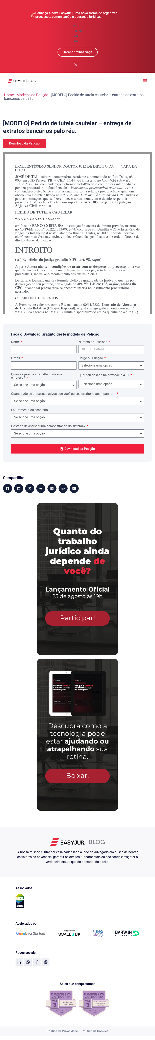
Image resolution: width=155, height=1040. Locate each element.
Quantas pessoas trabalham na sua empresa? (36, 376)
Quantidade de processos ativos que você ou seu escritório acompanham (63, 394)
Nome (15, 342)
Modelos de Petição (32, 95)
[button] (7, 488)
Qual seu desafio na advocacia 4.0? (104, 375)
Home (9, 95)
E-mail (16, 358)
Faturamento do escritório (30, 410)
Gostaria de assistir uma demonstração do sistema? (48, 426)
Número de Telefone (93, 342)
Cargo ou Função (91, 358)
